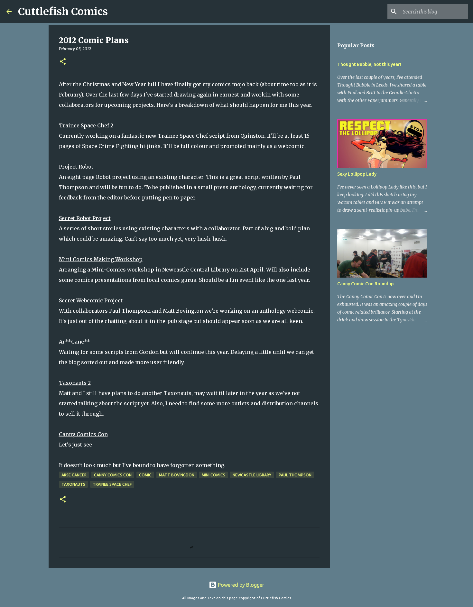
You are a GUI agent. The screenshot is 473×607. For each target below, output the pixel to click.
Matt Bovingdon (176, 475)
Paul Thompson (295, 475)
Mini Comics (213, 475)
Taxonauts (73, 484)
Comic (145, 475)
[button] (63, 62)
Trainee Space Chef (112, 484)
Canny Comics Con (113, 475)
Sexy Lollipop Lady (356, 174)
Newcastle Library (252, 475)
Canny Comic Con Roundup (365, 283)
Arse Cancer (74, 475)
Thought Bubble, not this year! (369, 64)
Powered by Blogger (240, 585)
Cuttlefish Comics (63, 11)
